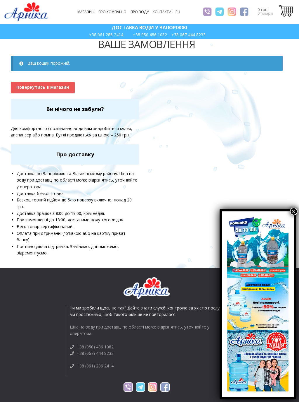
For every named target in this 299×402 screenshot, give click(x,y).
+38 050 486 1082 (150, 34)
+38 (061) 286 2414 (95, 366)
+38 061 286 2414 (106, 34)
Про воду (140, 11)
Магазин (85, 11)
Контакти (162, 11)
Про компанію (112, 11)
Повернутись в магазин (42, 87)
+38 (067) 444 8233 (95, 353)
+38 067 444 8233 (188, 34)
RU (177, 11)
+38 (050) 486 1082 (95, 347)
